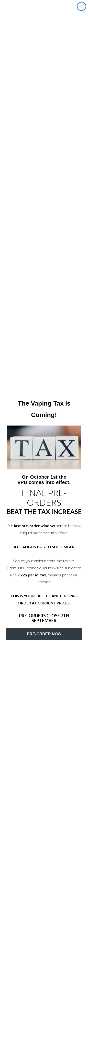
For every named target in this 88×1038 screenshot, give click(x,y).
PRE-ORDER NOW (44, 634)
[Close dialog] (81, 6)
